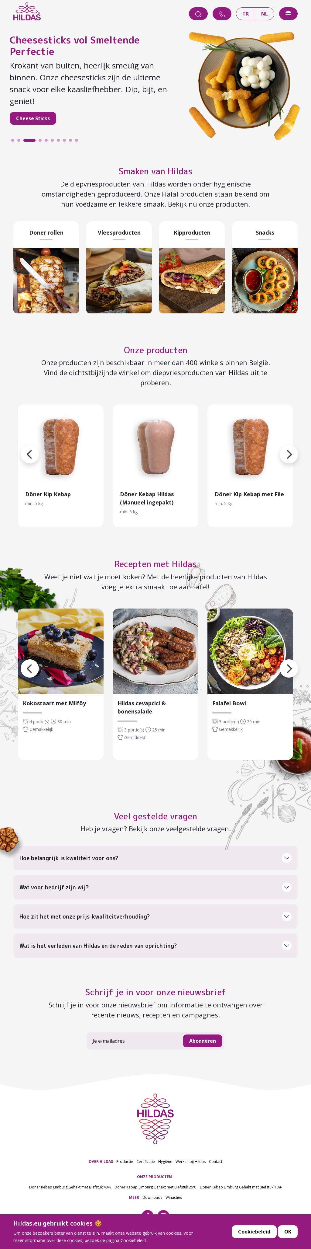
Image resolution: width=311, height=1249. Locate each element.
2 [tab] (20, 142)
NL (264, 13)
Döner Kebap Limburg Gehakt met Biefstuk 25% (155, 1187)
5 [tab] (48, 142)
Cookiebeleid (254, 1231)
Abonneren (202, 1041)
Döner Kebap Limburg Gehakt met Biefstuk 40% (70, 1187)
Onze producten (155, 350)
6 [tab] (54, 142)
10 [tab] (78, 142)
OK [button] (287, 1231)
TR (245, 13)
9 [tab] (72, 142)
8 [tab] (66, 142)
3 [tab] (26, 142)
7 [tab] (60, 142)
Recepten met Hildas (155, 564)
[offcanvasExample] (288, 13)
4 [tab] (32, 142)
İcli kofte (27, 106)
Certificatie (145, 1161)
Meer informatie (60, 447)
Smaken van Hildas (155, 171)
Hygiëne (165, 1161)
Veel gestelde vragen (155, 816)
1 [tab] (14, 142)
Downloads (152, 1197)
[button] (280, 447)
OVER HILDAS (101, 1161)
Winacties (174, 1197)
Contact (215, 1161)
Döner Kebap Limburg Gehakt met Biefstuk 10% (241, 1187)
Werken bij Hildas (191, 1161)
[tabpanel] (155, 83)
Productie (124, 1161)
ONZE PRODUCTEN (154, 1176)
